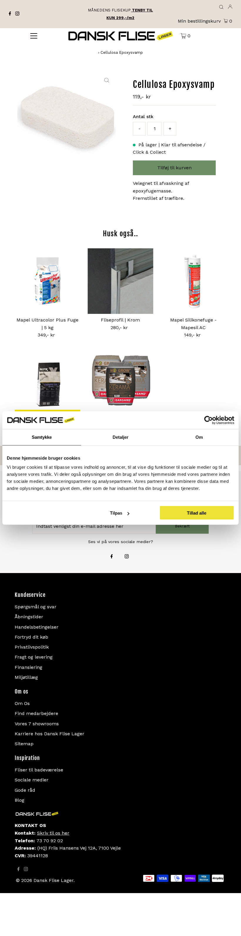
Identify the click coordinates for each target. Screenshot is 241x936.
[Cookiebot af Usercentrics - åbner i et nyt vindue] (208, 420)
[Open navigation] (34, 35)
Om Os (22, 703)
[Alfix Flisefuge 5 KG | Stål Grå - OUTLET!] (47, 385)
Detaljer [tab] (121, 436)
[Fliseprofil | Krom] (120, 281)
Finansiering (28, 667)
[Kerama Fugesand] (120, 385)
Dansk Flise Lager (53, 880)
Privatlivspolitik (32, 647)
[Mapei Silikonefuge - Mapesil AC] (193, 281)
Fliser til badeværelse (39, 770)
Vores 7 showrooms (37, 723)
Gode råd (25, 790)
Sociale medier (31, 780)
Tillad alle (196, 512)
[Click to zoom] (106, 80)
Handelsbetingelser (36, 627)
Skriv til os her (53, 833)
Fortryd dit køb (31, 637)
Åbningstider (29, 616)
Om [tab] (199, 436)
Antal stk (143, 116)
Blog (19, 800)
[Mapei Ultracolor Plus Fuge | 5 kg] (47, 281)
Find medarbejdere (36, 713)
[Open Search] (221, 7)
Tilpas (116, 512)
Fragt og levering (34, 657)
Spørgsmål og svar (35, 607)
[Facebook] (10, 14)
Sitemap (24, 743)
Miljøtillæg (26, 677)
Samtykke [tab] (42, 436)
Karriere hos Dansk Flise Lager (49, 733)
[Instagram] (17, 14)
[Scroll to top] (229, 924)
